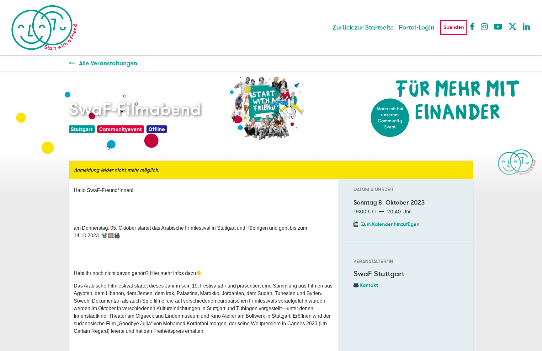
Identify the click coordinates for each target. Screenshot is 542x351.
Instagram (484, 26)
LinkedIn (526, 26)
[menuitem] (363, 27)
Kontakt (369, 285)
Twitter (512, 26)
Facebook (473, 26)
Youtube (498, 26)
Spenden (454, 27)
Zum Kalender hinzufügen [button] (390, 224)
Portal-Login (416, 27)
